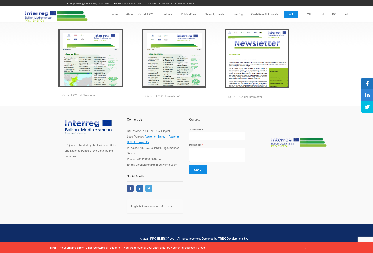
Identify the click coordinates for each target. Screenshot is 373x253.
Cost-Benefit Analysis (264, 14)
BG (334, 14)
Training (238, 14)
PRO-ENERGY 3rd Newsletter (243, 97)
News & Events (214, 14)
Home (114, 14)
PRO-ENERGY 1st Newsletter (77, 95)
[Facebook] (130, 188)
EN (322, 14)
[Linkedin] (139, 188)
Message (196, 145)
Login (291, 14)
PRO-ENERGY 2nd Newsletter (161, 96)
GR (309, 14)
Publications (188, 14)
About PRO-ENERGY (139, 14)
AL (346, 14)
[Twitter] (148, 188)
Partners (167, 14)
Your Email (197, 129)
